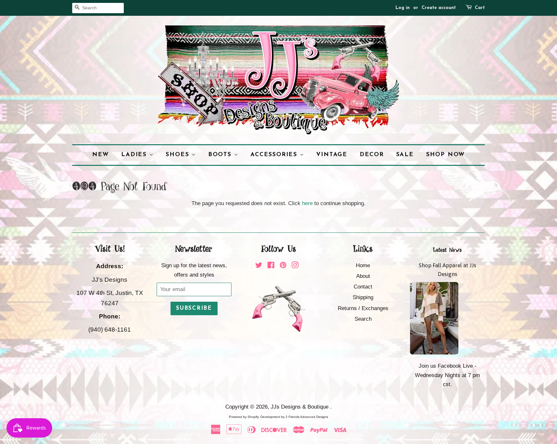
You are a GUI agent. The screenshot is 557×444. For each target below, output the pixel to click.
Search (363, 319)
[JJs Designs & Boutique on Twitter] (258, 266)
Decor (372, 154)
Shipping (363, 297)
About (363, 276)
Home (363, 265)
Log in (403, 7)
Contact (363, 287)
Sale (405, 154)
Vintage (331, 154)
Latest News (447, 250)
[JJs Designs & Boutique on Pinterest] (283, 266)
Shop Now (445, 154)
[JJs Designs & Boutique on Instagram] (294, 266)
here (307, 203)
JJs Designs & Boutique (300, 407)
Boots (221, 154)
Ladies (135, 154)
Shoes (178, 154)
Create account (439, 7)
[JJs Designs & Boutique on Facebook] (271, 266)
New (100, 154)
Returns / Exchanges (363, 308)
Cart (480, 7)
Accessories (275, 154)
